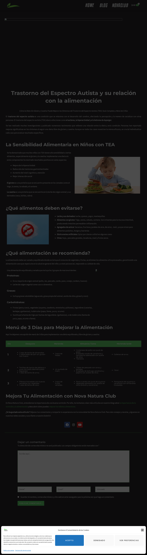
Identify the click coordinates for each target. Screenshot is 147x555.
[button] (142, 530)
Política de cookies (8, 550)
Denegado (99, 540)
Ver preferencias (129, 540)
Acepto (69, 540)
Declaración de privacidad (23, 550)
